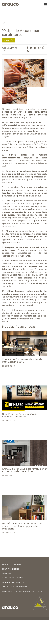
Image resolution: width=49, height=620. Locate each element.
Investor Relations (12, 578)
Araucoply (42, 174)
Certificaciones (10, 569)
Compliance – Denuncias (14, 587)
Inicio (3, 23)
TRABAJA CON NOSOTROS (14, 582)
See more (7, 366)
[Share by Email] (43, 47)
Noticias (6, 573)
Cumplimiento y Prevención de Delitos (22, 591)
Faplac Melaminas (11, 564)
